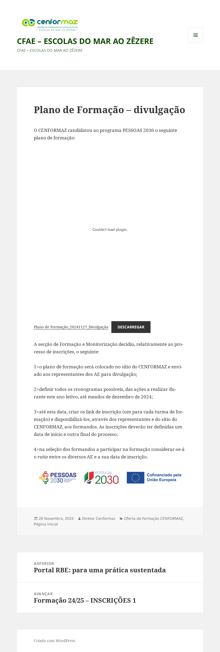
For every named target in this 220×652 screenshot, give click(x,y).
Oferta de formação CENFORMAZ (153, 518)
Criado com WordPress (54, 640)
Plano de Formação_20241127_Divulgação (71, 326)
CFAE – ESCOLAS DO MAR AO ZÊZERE (85, 41)
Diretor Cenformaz (98, 518)
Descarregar (131, 326)
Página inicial (46, 524)
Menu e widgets (195, 42)
